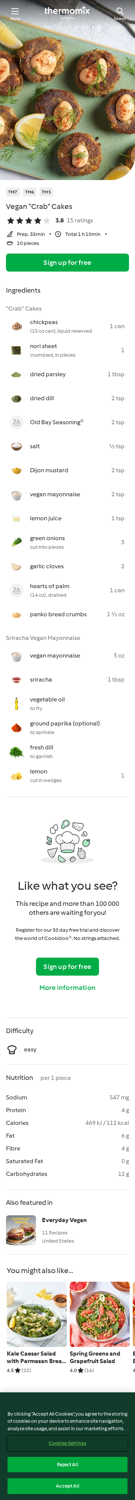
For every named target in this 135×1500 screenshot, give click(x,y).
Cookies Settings (67, 1443)
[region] (67, 1446)
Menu (15, 18)
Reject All (67, 1464)
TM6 (29, 192)
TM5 (46, 192)
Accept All (67, 1486)
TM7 (13, 192)
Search (120, 18)
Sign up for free (67, 262)
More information (67, 987)
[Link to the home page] (67, 13)
